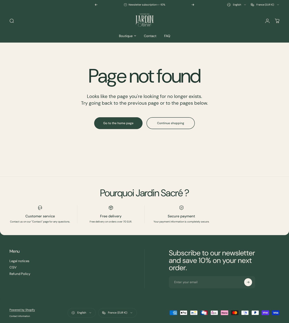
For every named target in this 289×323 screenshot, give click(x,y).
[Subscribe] (248, 282)
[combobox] (237, 4)
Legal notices (19, 261)
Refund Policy (19, 274)
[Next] (193, 4)
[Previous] (96, 4)
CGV (13, 268)
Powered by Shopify (22, 310)
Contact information (19, 316)
